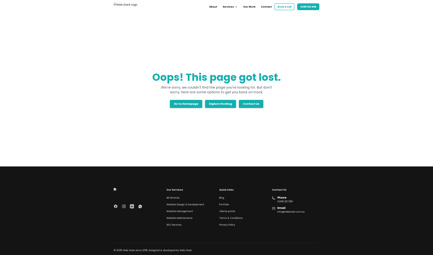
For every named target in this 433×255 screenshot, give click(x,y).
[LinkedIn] (132, 206)
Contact (266, 6)
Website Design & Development (185, 204)
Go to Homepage (186, 104)
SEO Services (173, 224)
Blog (221, 197)
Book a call (284, 6)
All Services (172, 197)
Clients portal (227, 211)
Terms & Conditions (231, 218)
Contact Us (251, 104)
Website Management (179, 211)
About (213, 6)
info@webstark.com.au (291, 211)
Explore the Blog (220, 104)
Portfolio (224, 204)
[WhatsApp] (140, 206)
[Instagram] (124, 206)
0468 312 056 (308, 6)
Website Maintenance (179, 218)
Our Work (249, 6)
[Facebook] (116, 206)
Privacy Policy (227, 224)
